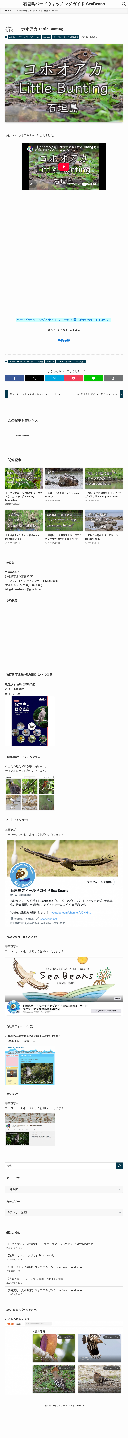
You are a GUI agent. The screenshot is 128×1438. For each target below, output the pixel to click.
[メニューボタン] (4, 4)
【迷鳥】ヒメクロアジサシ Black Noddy (30, 1257)
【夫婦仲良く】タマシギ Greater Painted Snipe (34, 1280)
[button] (14, 378)
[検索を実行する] (119, 1165)
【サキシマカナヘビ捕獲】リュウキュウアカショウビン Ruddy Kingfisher (50, 1246)
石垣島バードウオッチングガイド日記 (24, 37)
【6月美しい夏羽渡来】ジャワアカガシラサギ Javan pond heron (44, 1292)
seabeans (23, 435)
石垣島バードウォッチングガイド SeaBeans (64, 4)
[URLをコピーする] (113, 378)
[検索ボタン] (124, 4)
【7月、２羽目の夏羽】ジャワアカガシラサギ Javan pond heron (44, 1269)
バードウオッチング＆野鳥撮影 (65, 37)
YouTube (46, 37)
